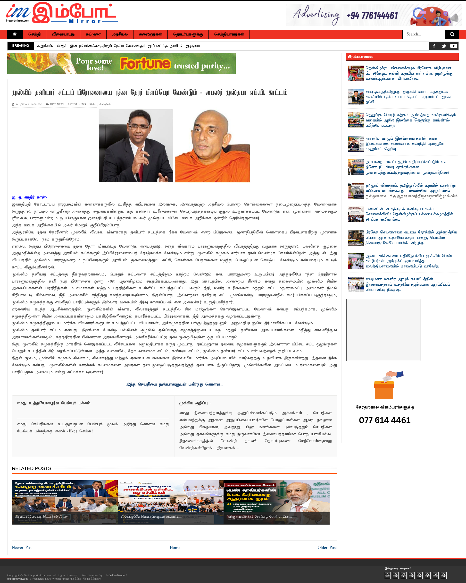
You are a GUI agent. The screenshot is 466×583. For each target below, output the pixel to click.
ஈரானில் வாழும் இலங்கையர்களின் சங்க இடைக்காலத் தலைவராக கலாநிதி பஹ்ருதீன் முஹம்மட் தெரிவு (405, 144)
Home (175, 547)
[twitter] (444, 47)
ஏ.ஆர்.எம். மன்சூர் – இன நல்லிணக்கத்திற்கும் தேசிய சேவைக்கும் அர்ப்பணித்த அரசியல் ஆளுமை (118, 46)
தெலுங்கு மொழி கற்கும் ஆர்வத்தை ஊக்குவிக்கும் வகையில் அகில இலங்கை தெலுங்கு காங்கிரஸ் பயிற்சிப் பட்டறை (411, 120)
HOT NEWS (57, 104)
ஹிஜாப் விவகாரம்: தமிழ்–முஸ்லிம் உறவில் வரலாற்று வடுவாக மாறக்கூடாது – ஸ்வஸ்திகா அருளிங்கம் (411, 188)
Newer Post (22, 547)
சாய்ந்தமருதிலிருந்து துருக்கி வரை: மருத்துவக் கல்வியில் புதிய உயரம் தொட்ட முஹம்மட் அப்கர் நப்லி (409, 97)
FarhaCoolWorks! (116, 575)
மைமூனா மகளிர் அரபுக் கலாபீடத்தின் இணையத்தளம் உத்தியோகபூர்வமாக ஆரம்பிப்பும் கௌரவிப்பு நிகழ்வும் (408, 284)
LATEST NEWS (77, 104)
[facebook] (434, 47)
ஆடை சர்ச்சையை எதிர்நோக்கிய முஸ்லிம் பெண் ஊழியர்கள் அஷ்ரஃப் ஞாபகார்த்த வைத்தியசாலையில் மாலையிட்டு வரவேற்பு (409, 261)
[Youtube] (453, 47)
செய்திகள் (105, 104)
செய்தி (34, 34)
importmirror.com (17, 579)
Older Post (327, 547)
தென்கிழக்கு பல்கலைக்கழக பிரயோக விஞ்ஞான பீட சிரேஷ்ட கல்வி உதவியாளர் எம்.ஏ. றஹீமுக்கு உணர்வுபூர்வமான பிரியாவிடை (409, 73)
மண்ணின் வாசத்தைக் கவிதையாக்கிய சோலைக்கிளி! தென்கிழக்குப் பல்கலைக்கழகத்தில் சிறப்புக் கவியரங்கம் (409, 214)
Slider (93, 104)
